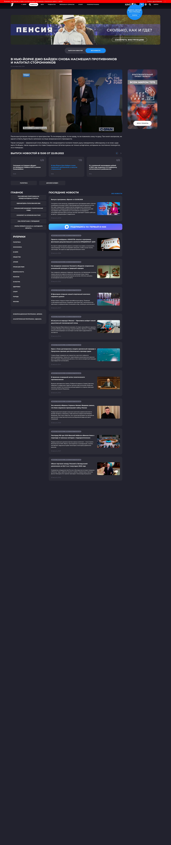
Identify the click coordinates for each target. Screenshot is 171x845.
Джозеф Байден (52, 183)
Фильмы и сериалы (67, 4)
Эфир (24, 4)
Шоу (42, 4)
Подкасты (52, 4)
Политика (24, 183)
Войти (156, 4)
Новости (33, 4)
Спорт (80, 4)
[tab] (75, 50)
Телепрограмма (93, 4)
